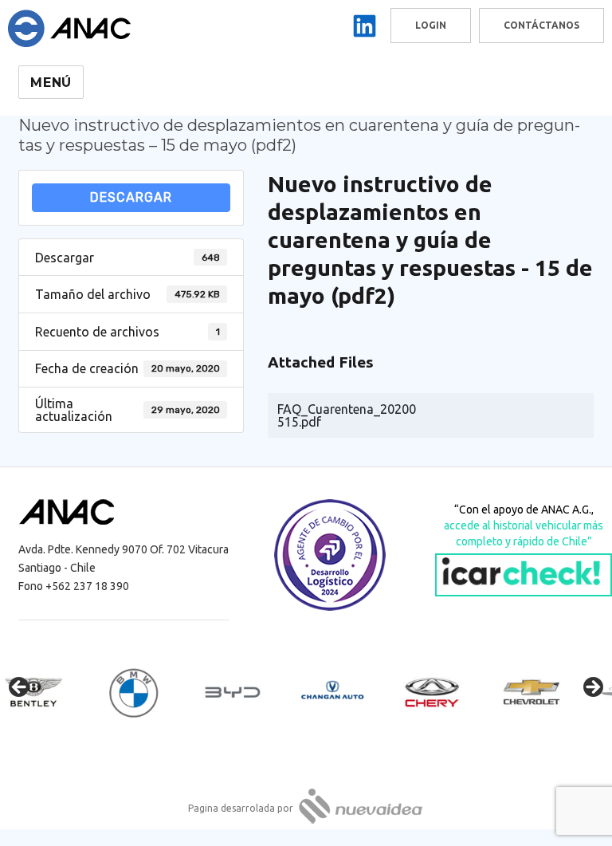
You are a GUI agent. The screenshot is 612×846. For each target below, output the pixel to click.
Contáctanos (541, 25)
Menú (51, 82)
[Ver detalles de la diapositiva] (48, 692)
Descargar (131, 197)
